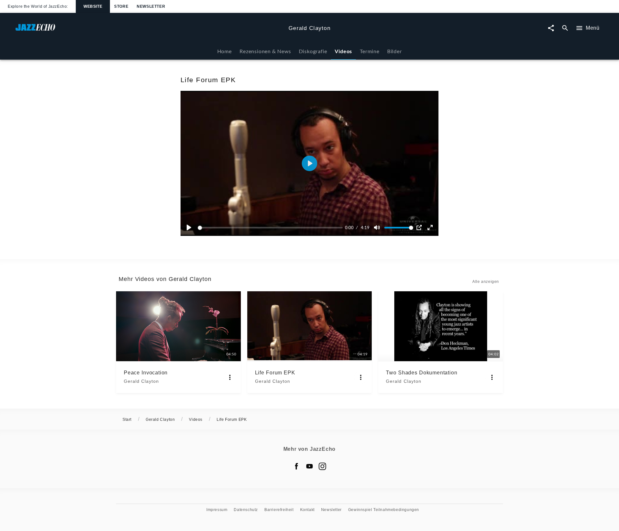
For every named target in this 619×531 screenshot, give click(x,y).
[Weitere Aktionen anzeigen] (229, 377)
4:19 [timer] (365, 227)
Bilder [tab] (394, 51)
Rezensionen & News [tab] (265, 51)
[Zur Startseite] (149, 30)
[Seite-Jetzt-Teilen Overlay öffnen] (551, 28)
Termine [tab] (369, 51)
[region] (309, 163)
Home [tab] (224, 51)
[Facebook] (296, 466)
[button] (309, 163)
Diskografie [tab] (313, 51)
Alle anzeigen (485, 281)
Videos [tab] (343, 51)
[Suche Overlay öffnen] (565, 28)
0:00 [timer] (349, 227)
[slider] (271, 228)
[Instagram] (322, 466)
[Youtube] (309, 466)
